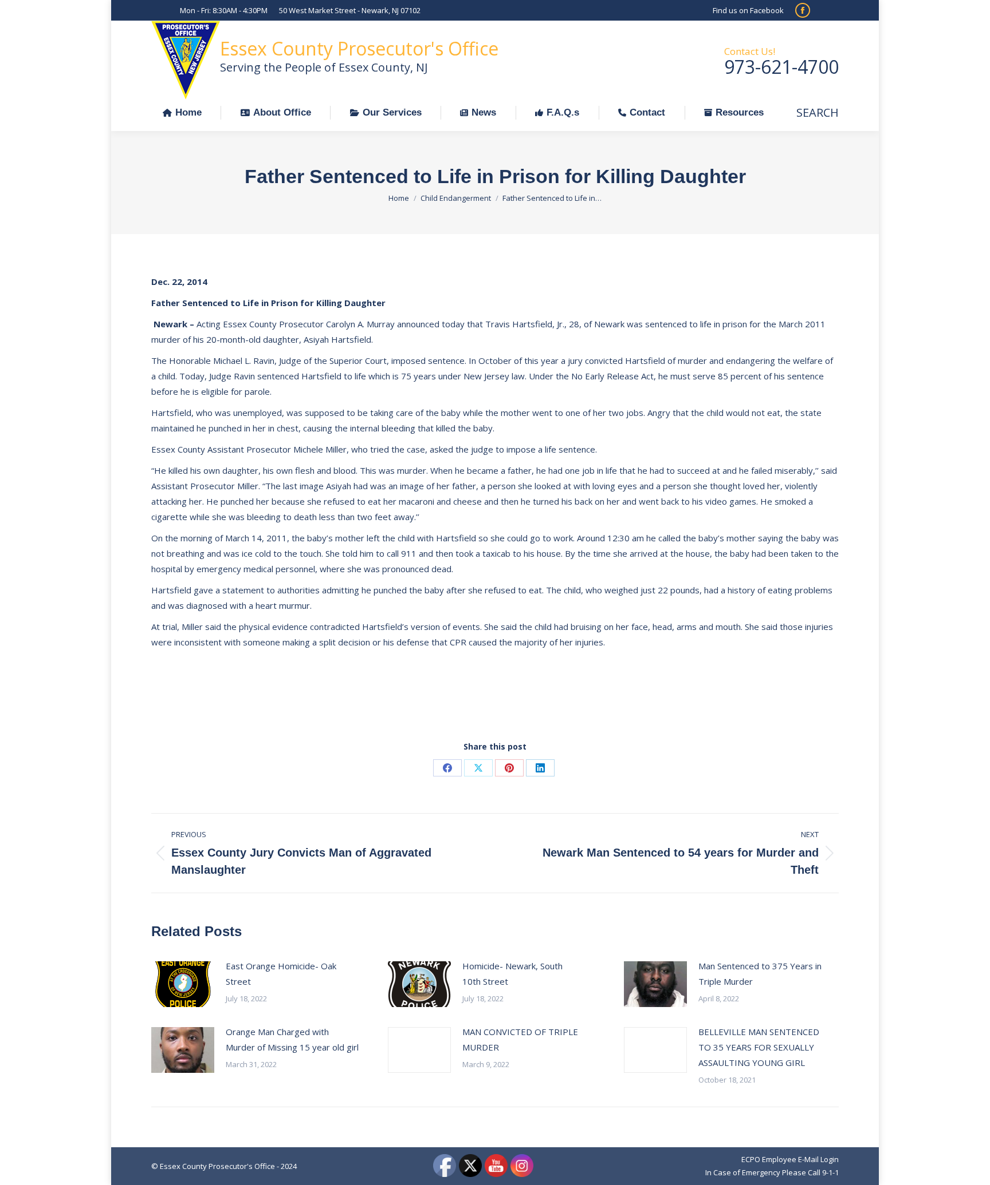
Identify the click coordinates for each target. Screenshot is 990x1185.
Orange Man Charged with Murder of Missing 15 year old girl (292, 1039)
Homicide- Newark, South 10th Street (512, 973)
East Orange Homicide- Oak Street (281, 973)
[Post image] (182, 984)
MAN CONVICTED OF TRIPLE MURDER (520, 1039)
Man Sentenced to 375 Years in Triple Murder (760, 973)
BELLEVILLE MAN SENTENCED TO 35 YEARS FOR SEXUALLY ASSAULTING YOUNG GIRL (758, 1047)
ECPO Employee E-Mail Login (790, 1159)
